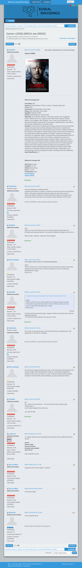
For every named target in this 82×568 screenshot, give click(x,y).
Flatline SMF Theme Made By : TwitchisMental (19, 566)
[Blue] (72, 5)
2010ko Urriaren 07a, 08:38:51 (32, 399)
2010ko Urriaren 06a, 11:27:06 (32, 328)
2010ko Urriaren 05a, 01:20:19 (32, 225)
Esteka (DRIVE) (29, 175)
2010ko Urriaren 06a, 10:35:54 (32, 292)
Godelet (12, 50)
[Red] (70, 5)
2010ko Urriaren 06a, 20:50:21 (32, 367)
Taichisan (12, 186)
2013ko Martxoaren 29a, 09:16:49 (33, 488)
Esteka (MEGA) (29, 173)
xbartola (12, 512)
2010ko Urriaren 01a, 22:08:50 (32, 50)
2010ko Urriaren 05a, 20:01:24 (32, 259)
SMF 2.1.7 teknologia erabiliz (15, 564)
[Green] (73, 5)
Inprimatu (72, 44)
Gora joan (9, 545)
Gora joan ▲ (71, 564)
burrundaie (13, 464)
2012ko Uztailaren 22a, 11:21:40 (32, 464)
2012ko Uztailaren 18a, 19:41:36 (32, 433)
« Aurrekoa (62, 38)
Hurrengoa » (71, 38)
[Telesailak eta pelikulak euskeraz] (8, 456)
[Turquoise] (77, 5)
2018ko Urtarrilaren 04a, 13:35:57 (33, 512)
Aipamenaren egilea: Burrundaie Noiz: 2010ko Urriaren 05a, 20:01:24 (46, 296)
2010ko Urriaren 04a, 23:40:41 (32, 186)
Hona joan (48, 553)
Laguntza (64, 564)
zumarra (12, 434)
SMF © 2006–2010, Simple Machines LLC (33, 564)
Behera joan (9, 44)
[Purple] (75, 5)
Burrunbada (14, 260)
